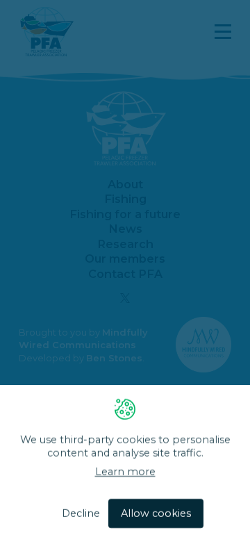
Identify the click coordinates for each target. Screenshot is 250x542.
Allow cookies (156, 513)
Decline (81, 513)
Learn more (125, 472)
